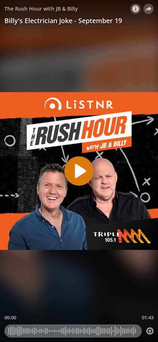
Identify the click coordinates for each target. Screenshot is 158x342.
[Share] (148, 9)
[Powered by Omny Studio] (150, 331)
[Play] (79, 171)
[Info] (135, 9)
